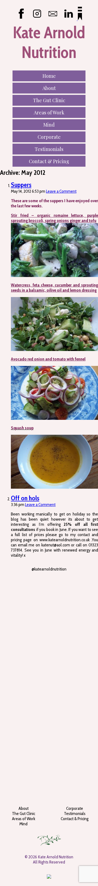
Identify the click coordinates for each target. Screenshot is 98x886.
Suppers (21, 185)
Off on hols (25, 498)
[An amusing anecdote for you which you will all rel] (49, 773)
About (49, 88)
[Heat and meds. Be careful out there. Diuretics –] (49, 677)
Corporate (49, 137)
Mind (49, 124)
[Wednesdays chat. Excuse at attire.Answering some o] (49, 760)
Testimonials (49, 149)
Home (49, 76)
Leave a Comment (61, 191)
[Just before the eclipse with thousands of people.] (49, 749)
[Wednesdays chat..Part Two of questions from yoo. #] (49, 584)
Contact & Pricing (49, 161)
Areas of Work (49, 112)
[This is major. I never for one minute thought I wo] (49, 600)
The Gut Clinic (49, 100)
